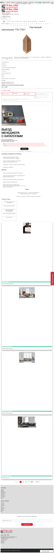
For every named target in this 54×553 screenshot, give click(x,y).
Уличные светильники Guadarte (9, 67)
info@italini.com (25, 58)
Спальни (2, 504)
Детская (2, 509)
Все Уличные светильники (9, 213)
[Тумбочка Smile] (27, 251)
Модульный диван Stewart (7, 411)
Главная (8, 2)
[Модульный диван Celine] (27, 316)
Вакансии (31, 2)
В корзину (16, 93)
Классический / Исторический (8, 78)
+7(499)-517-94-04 (46, 2)
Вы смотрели (44, 551)
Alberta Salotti (9, 348)
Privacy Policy (21, 151)
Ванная (2, 510)
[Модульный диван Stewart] (27, 381)
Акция (29, 3)
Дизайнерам (24, 3)
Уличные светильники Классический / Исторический (9, 210)
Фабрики (13, 2)
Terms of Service (28, 151)
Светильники (9, 217)
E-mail (4, 144)
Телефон (5, 145)
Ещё (1, 498)
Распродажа (19, 2)
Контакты (18, 3)
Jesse (7, 477)
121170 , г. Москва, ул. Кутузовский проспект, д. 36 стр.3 (10, 13)
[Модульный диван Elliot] (27, 446)
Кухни (2, 506)
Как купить (25, 2)
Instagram (2, 541)
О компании (37, 2)
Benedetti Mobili (10, 283)
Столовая (2, 505)
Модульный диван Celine (7, 346)
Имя (4, 143)
